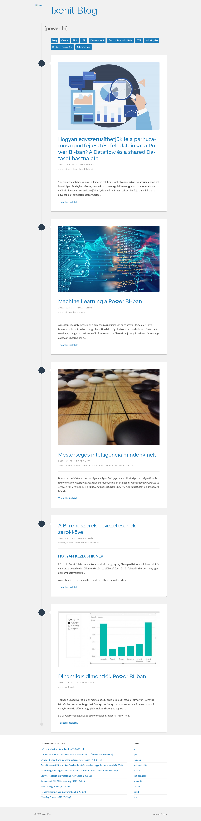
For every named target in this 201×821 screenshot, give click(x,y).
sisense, (62, 542)
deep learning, (106, 465)
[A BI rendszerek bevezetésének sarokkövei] (41, 523)
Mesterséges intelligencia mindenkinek (107, 455)
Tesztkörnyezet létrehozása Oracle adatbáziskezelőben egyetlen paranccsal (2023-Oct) (83, 765)
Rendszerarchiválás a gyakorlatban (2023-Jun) (63, 791)
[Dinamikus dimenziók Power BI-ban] (41, 612)
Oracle (64, 40)
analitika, (86, 465)
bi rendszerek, (74, 542)
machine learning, (123, 465)
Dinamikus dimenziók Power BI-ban (102, 676)
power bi (94, 542)
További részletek (68, 202)
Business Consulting (62, 47)
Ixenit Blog (74, 10)
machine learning (76, 312)
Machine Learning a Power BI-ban (100, 301)
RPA (75, 40)
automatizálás (140, 765)
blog (54, 40)
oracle (137, 770)
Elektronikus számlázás (120, 40)
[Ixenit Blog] (41, 10)
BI (84, 40)
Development (97, 40)
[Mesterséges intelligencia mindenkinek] (41, 370)
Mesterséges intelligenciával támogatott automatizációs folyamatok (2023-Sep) (79, 770)
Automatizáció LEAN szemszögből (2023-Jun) (63, 781)
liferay (137, 786)
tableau (137, 760)
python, (95, 465)
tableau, (85, 542)
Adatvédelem (83, 47)
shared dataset (85, 169)
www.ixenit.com (160, 814)
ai (133, 465)
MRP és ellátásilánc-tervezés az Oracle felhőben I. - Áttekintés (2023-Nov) (77, 754)
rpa (135, 754)
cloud (136, 791)
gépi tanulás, (74, 465)
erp (135, 797)
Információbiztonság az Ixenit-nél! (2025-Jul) (62, 749)
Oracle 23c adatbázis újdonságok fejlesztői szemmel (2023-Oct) (71, 760)
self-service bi (140, 775)
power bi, (63, 169)
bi (134, 749)
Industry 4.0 (152, 40)
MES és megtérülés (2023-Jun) (55, 786)
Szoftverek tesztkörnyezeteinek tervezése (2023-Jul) (66, 775)
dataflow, (73, 169)
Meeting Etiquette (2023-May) (56, 797)
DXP (139, 40)
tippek (71, 687)
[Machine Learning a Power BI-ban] (41, 227)
